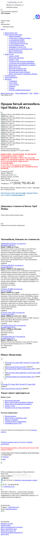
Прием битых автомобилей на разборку (22, 65)
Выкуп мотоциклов (15, 50)
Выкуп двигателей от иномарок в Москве (23, 74)
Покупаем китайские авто (17, 70)
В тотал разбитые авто (16, 45)
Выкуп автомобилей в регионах (12, 527)
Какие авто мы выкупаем (13, 34)
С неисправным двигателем (18, 43)
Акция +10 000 (14, 56)
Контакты (8, 79)
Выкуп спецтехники (16, 52)
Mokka (36, 93)
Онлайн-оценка (10, 75)
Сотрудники (13, 83)
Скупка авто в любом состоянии (20, 38)
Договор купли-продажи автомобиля (21, 61)
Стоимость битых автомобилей (15, 421)
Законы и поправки (11, 420)
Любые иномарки (15, 36)
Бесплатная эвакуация (16, 58)
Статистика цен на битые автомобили (22, 63)
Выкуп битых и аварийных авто (16, 418)
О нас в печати (14, 84)
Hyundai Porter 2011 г (8, 338)
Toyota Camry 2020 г (8, 314)
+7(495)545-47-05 (14, 2)
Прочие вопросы (10, 416)
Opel (30, 93)
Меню (3, 29)
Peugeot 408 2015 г (7, 267)
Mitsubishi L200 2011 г (8, 245)
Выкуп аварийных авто (9, 529)
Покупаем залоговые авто (17, 68)
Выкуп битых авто (11, 33)
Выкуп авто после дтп (8, 531)
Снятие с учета (14, 59)
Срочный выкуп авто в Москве (19, 72)
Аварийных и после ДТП (17, 47)
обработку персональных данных (26, 480)
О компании (13, 81)
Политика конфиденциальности (20, 90)
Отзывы (11, 88)
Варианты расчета (7, 523)
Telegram (5, 457)
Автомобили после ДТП (13, 423)
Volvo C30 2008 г (6, 291)
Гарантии (12, 86)
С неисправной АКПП (16, 40)
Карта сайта (5, 534)
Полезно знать (6, 525)
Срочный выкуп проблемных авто (20, 49)
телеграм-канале (17, 195)
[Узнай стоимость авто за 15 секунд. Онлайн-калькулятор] (20, 444)
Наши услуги (9, 54)
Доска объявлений (11, 77)
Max (4, 459)
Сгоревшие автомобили (17, 42)
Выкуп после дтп (14, 67)
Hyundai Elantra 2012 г (8, 327)
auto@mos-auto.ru (11, 509)
